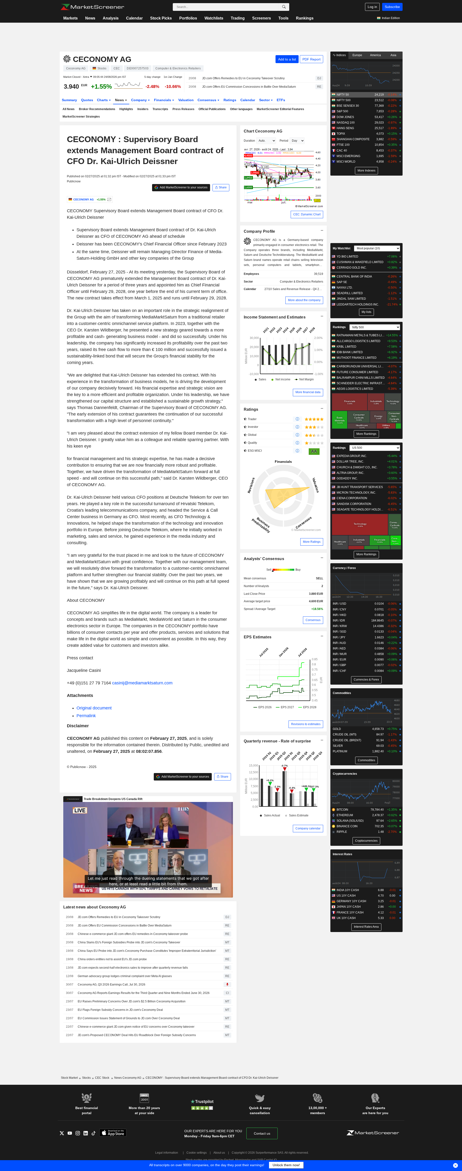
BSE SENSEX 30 (348, 105)
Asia (393, 55)
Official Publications (212, 109)
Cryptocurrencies (345, 773)
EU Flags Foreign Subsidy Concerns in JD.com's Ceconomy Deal (120, 1010)
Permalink (86, 715)
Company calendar (308, 828)
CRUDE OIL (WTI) (344, 734)
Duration (249, 140)
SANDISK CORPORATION (354, 504)
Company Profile (259, 231)
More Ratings (312, 541)
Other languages (241, 109)
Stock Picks (161, 18)
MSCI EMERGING (348, 156)
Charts (103, 100)
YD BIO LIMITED (347, 256)
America (375, 55)
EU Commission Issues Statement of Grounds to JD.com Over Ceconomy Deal (129, 1018)
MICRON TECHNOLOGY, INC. (356, 492)
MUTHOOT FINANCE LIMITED (357, 357)
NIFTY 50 (343, 94)
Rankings (305, 18)
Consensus (207, 100)
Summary (69, 100)
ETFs (281, 100)
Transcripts (160, 109)
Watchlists (214, 18)
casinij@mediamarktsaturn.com (142, 683)
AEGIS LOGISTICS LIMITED (355, 388)
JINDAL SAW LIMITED (351, 298)
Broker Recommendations (97, 109)
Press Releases (183, 109)
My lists (366, 312)
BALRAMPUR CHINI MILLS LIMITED (361, 377)
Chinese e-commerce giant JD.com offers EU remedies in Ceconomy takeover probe (133, 934)
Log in (372, 7)
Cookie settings (196, 1152)
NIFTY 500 (344, 100)
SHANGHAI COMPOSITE (353, 139)
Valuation (186, 100)
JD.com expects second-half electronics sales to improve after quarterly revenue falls (133, 967)
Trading (238, 18)
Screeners (261, 18)
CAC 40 (342, 150)
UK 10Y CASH (346, 918)
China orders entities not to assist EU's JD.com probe (112, 959)
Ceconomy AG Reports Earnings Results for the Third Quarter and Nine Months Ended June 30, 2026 (144, 993)
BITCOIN (342, 809)
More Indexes (366, 170)
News (90, 18)
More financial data (308, 392)
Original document (94, 708)
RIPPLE (342, 832)
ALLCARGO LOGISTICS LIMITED (358, 341)
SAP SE (342, 282)
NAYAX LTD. (345, 287)
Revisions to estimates (306, 724)
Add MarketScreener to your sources (183, 187)
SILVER (338, 746)
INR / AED (339, 648)
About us (219, 1152)
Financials (163, 100)
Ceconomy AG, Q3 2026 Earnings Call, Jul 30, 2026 (111, 984)
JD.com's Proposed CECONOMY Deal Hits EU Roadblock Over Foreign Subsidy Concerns (137, 1035)
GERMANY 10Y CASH (351, 901)
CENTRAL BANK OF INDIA (354, 276)
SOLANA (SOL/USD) (350, 820)
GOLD (337, 729)
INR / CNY (339, 609)
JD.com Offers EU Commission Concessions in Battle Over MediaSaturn (249, 86)
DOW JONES (345, 117)
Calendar (134, 18)
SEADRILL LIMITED (350, 293)
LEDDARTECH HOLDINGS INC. (358, 304)
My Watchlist (341, 248)
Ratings (230, 100)
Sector (265, 100)
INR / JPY (339, 637)
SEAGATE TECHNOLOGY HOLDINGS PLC (361, 509)
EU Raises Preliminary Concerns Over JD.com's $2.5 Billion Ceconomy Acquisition (132, 1001)
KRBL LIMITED (346, 346)
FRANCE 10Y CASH (350, 912)
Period (284, 140)
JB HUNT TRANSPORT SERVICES (360, 487)
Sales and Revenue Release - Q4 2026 (298, 289)
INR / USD (339, 603)
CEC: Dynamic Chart (307, 214)
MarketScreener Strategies (81, 116)
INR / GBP (339, 665)
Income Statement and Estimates (275, 317)
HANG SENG (345, 128)
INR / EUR (339, 659)
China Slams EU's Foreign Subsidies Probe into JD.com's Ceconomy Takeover (129, 942)
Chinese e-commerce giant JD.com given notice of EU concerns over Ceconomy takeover (136, 1026)
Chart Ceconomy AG (263, 131)
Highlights (126, 109)
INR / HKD (339, 615)
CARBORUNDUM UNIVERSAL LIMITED (361, 366)
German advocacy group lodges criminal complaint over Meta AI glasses (125, 976)
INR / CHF (339, 671)
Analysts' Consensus (264, 559)
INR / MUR (340, 654)
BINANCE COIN (347, 826)
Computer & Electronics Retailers (301, 281)
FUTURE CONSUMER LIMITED (357, 372)
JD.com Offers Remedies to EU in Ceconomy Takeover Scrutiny (243, 78)
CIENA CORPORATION (352, 498)
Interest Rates (342, 854)
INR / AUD (339, 643)
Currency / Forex (344, 568)
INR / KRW (340, 626)
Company (139, 100)
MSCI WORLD (346, 161)
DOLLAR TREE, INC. (350, 461)
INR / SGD (339, 631)
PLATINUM (340, 751)
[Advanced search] (284, 7)
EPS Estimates (258, 637)
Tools (283, 18)
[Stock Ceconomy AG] (108, 199)
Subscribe (392, 7)
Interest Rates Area (366, 926)
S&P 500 (342, 111)
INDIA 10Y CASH (348, 890)
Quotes (87, 100)
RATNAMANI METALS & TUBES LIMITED (361, 335)
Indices (341, 55)
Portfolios (188, 18)
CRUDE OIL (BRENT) (347, 740)
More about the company (304, 300)
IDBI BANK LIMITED (350, 352)
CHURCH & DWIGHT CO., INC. (357, 467)
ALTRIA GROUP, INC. (350, 473)
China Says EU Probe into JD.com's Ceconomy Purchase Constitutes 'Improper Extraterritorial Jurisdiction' (147, 951)
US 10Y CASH (346, 895)
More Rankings (366, 434)
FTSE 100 (343, 144)
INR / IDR (339, 620)
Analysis (111, 18)
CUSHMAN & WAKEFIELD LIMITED (360, 262)
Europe (357, 55)
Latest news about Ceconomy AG (94, 907)
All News (69, 109)
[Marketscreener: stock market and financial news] (92, 7)
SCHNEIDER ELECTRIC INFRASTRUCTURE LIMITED (361, 383)
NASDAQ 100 (346, 122)
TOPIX (341, 133)
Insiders (142, 109)
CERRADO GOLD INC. (352, 267)
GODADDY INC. (347, 478)
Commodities (342, 693)
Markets (70, 18)
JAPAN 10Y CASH (349, 906)
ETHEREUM (345, 815)
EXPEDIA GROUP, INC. (352, 456)
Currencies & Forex (366, 679)
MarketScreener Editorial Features (280, 109)
